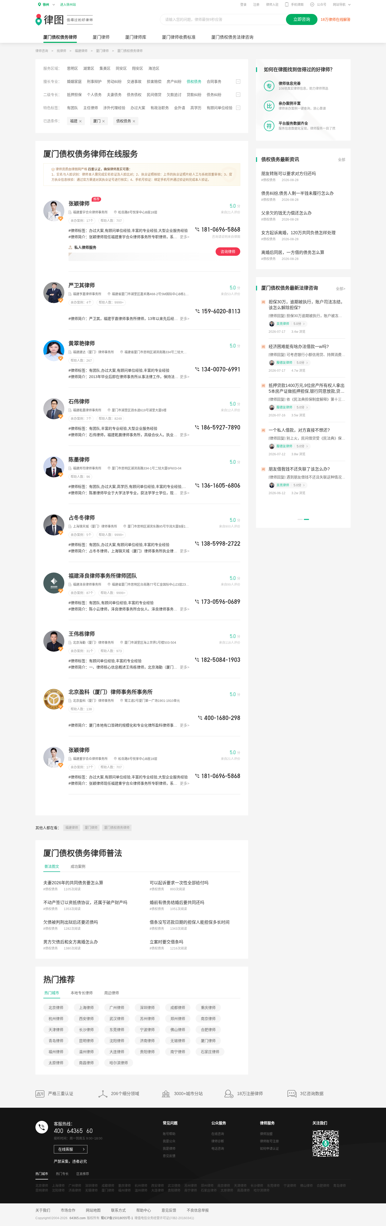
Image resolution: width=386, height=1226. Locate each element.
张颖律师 (80, 204)
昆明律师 (86, 1041)
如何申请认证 (269, 1149)
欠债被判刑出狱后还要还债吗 (70, 922)
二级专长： (52, 95)
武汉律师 (116, 1018)
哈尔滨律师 (118, 1063)
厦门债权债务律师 (130, 51)
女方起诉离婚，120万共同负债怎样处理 (298, 233)
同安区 (121, 68)
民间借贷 (154, 95)
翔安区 (137, 68)
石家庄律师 (210, 1052)
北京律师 (56, 1007)
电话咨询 (217, 1149)
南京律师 (208, 1018)
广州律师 (116, 1007)
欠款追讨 (174, 95)
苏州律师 (147, 1018)
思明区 (72, 68)
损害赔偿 (154, 81)
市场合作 (68, 1210)
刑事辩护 (94, 81)
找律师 (61, 51)
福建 (73, 121)
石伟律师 (79, 402)
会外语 (179, 108)
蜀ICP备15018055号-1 (117, 1218)
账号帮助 (169, 1134)
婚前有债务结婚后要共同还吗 (177, 902)
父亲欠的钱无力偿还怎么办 (286, 213)
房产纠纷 (174, 81)
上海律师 (86, 1007)
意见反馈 (169, 1156)
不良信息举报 (198, 1210)
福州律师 (56, 1052)
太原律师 (56, 1063)
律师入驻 (272, 5)
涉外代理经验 (114, 108)
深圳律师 (147, 1007)
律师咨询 (41, 51)
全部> (340, 289)
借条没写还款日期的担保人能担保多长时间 (189, 922)
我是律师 (169, 1149)
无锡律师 (177, 1041)
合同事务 (214, 81)
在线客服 (65, 1149)
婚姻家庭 (74, 81)
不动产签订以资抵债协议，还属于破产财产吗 (85, 902)
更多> (184, 237)
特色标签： (52, 108)
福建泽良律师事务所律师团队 (103, 576)
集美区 (105, 68)
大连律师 (116, 1052)
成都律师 (177, 1007)
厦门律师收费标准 (179, 37)
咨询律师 (228, 251)
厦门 (97, 121)
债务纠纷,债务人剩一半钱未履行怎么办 (297, 193)
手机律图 (297, 5)
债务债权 (134, 95)
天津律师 (56, 1030)
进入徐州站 (68, 5)
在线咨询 (217, 1134)
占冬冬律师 (82, 518)
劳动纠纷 (114, 81)
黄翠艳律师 (82, 343)
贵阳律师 (147, 1052)
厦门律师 (101, 37)
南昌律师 (86, 1063)
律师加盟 (266, 1134)
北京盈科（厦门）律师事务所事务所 (111, 692)
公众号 (321, 5)
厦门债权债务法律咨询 (232, 37)
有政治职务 (159, 108)
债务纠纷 (214, 95)
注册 (256, 5)
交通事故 (134, 81)
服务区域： (52, 68)
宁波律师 (147, 1030)
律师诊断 (217, 1141)
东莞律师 (116, 1030)
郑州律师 (177, 1018)
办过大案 (138, 108)
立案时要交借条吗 (166, 942)
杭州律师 (56, 1018)
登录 (243, 5)
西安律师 (86, 1018)
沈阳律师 (116, 1041)
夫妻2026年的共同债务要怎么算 (73, 883)
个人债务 (94, 95)
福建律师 (81, 51)
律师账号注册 (269, 1141)
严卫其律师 (82, 285)
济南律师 (147, 1041)
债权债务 (194, 81)
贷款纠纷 (194, 95)
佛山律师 (177, 1030)
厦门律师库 (135, 37)
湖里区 (88, 68)
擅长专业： (52, 81)
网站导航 (339, 5)
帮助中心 (143, 1210)
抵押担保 (74, 95)
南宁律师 (177, 1052)
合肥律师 (208, 1030)
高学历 (195, 108)
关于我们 (42, 1210)
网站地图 (93, 1210)
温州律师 (86, 1052)
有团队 (72, 108)
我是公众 (169, 1141)
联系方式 (118, 1210)
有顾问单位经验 (219, 108)
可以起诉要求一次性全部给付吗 (179, 883)
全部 (341, 159)
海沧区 (153, 68)
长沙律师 (86, 1030)
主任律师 (90, 108)
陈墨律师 (79, 460)
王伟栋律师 (82, 634)
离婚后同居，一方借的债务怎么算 (292, 252)
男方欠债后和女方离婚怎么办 (70, 942)
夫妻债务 (114, 95)
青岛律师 (56, 1041)
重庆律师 (208, 1007)
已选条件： (52, 121)
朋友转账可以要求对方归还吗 (288, 173)
